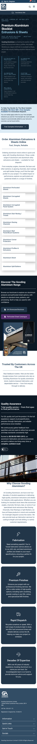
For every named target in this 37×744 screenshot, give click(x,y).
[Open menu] (34, 7)
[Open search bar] (30, 7)
